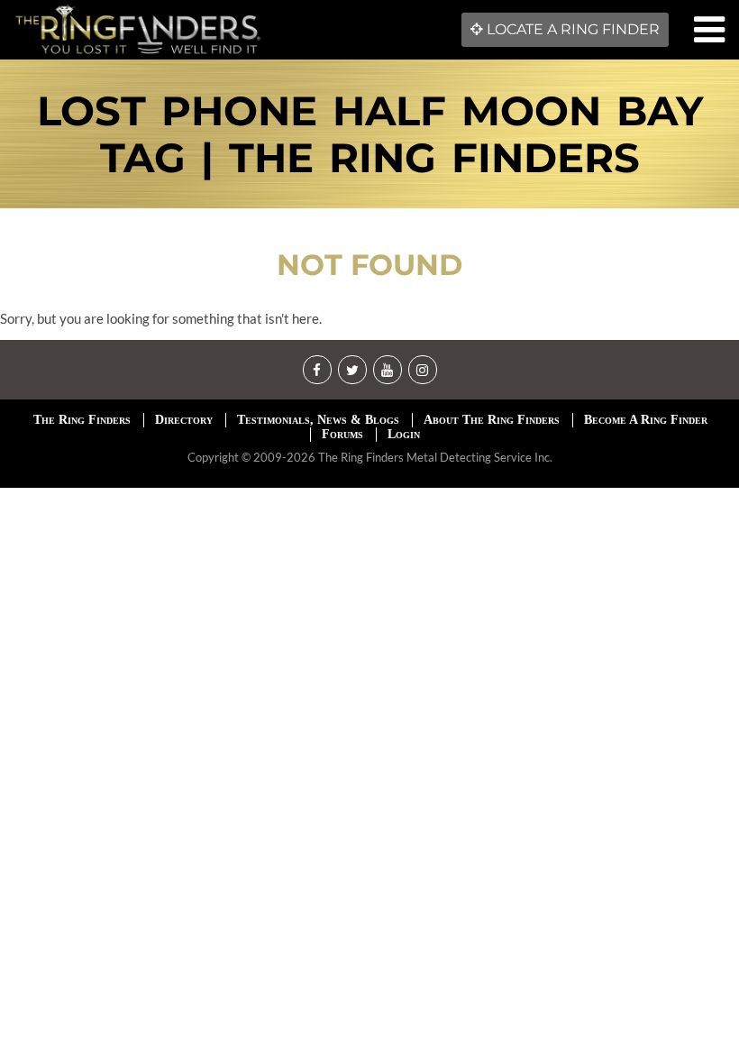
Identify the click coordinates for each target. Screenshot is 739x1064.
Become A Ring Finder (645, 420)
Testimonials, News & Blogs (318, 420)
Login (404, 434)
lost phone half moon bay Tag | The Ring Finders (370, 134)
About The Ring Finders (492, 420)
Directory (184, 420)
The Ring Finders (82, 420)
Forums (342, 434)
